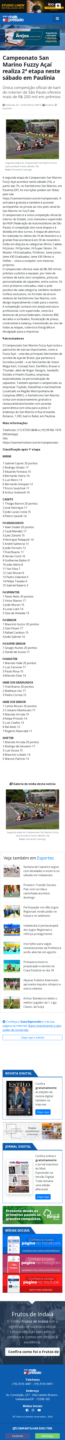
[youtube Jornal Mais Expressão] (38, 1410)
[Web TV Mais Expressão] (32, 1283)
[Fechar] (58, 6)
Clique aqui (43, 1112)
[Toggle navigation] (57, 18)
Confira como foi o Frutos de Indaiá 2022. (34, 1351)
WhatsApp (47, 1436)
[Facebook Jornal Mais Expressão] (32, 1244)
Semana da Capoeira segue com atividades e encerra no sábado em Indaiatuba (41, 871)
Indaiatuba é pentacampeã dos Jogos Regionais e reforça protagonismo (40, 930)
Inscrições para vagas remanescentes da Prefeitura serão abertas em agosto (42, 948)
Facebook (17, 1436)
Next (57, 38)
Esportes (7, 108)
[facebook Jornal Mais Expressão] (27, 1410)
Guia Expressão (30, 1022)
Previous (7, 38)
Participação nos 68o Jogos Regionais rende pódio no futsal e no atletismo (41, 911)
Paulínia (50, 104)
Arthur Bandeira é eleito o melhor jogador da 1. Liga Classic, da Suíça (40, 1002)
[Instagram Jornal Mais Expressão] (32, 1264)
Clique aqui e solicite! (32, 1037)
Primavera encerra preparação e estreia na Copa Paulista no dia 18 (38, 966)
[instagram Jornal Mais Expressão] (33, 1410)
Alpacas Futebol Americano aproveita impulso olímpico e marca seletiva (42, 984)
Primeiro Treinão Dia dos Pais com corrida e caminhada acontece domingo (39, 891)
